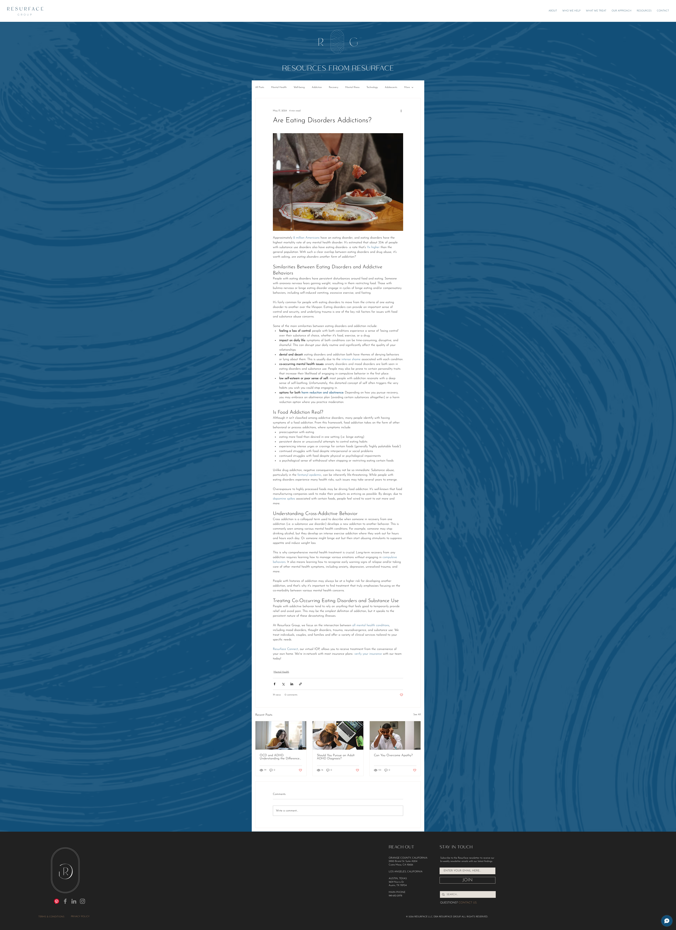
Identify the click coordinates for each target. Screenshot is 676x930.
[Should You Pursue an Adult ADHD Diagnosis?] (338, 735)
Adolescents (391, 87)
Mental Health (279, 87)
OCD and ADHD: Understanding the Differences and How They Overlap (280, 757)
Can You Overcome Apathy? (393, 755)
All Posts (259, 87)
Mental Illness (352, 87)
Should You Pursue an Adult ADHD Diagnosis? (336, 757)
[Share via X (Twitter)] (283, 684)
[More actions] (401, 111)
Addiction (317, 87)
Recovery (333, 87)
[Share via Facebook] (274, 684)
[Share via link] (300, 684)
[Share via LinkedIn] (291, 684)
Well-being (299, 87)
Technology (372, 87)
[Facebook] (65, 901)
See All (417, 714)
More (407, 87)
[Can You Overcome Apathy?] (395, 735)
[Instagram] (82, 901)
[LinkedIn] (73, 901)
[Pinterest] (56, 901)
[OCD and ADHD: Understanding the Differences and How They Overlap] (280, 735)
